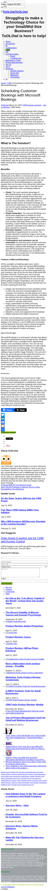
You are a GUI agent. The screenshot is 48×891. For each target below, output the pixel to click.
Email (12, 56)
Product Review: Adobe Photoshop (24, 626)
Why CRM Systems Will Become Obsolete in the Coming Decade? (23, 522)
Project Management (14, 62)
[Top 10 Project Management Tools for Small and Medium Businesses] (26, 713)
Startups (3, 772)
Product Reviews (6, 774)
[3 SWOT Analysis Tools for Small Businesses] (26, 686)
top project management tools (19, 774)
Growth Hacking (17, 71)
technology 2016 (39, 776)
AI (6, 79)
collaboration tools (6, 780)
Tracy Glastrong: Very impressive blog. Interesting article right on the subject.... (26, 767)
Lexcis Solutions (8, 887)
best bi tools (39, 772)
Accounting (10, 44)
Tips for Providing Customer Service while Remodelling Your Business (20, 488)
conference (14, 782)
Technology (15, 77)
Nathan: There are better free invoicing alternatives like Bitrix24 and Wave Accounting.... (26, 759)
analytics (14, 780)
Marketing (14, 75)
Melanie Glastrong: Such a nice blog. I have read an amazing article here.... (26, 763)
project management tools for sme (10, 778)
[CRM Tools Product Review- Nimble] (21, 700)
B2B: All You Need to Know (16, 485)
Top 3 (8, 67)
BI (6, 46)
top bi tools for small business (21, 776)
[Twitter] (24, 415)
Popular (9, 590)
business (30, 774)
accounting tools (25, 778)
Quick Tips (14, 73)
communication (34, 782)
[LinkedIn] (24, 418)
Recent (9, 587)
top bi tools (14, 784)
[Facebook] (24, 422)
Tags (8, 594)
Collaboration (11, 48)
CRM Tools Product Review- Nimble (24, 704)
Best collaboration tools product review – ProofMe (23, 664)
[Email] (24, 426)
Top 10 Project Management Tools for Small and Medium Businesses (25, 718)
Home (8, 42)
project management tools (24, 780)
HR (7, 52)
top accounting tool (35, 778)
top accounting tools (6, 776)
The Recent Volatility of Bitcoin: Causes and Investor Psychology (23, 613)
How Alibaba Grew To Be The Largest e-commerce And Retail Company (25, 795)
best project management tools (27, 772)
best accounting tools (12, 772)
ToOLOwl (5, 105)
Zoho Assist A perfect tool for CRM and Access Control (22, 540)
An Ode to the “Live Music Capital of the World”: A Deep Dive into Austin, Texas (25, 601)
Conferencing (15, 58)
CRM (8, 50)
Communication (12, 54)
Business (9, 69)
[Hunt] (2, 2)
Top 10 (8, 65)
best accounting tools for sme (25, 784)
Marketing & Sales (13, 60)
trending (32, 776)
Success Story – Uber (17, 805)
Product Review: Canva (18, 637)
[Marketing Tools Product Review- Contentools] (24, 673)
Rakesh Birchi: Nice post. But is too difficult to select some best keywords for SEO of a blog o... (25, 748)
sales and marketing (24, 782)
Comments (10, 592)
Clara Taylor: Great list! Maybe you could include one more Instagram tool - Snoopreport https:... (25, 737)
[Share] (24, 429)
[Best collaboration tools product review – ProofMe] (25, 659)
